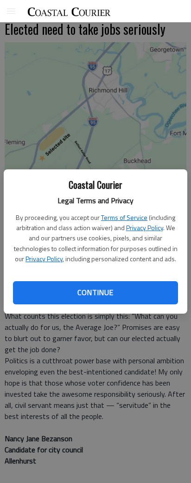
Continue (95, 292)
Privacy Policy (144, 227)
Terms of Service (124, 217)
